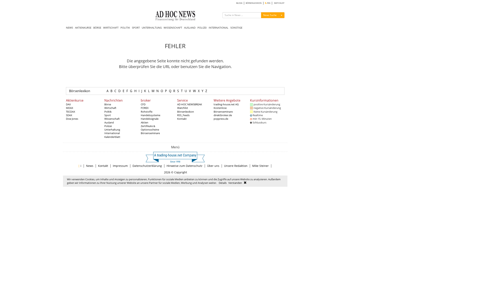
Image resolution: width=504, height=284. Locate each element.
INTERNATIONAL (218, 27)
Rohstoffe (146, 111)
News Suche (270, 15)
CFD (143, 104)
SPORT (136, 27)
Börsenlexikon (79, 91)
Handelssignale (149, 119)
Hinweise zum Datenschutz (184, 166)
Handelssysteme (150, 115)
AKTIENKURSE (83, 27)
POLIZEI (202, 27)
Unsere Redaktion (235, 166)
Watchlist (182, 108)
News (89, 166)
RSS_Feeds (183, 115)
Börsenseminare (150, 133)
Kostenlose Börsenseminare (223, 109)
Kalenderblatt (112, 137)
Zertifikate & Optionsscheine (150, 127)
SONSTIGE (236, 27)
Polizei (108, 126)
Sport (107, 115)
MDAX (69, 108)
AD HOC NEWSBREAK (189, 104)
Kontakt (182, 119)
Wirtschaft (110, 108)
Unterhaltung (112, 129)
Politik (108, 111)
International (112, 133)
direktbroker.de (223, 115)
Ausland (109, 122)
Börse (107, 104)
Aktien (144, 122)
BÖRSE (97, 27)
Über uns (213, 166)
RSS (268, 3)
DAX (68, 104)
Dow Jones (72, 119)
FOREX (145, 108)
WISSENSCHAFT (173, 27)
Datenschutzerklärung (147, 166)
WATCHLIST (279, 3)
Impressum (120, 166)
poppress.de (221, 119)
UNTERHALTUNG (152, 27)
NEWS (69, 27)
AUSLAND (189, 27)
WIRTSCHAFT (111, 27)
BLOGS (239, 3)
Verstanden (235, 183)
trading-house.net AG (226, 104)
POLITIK (125, 27)
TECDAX (70, 111)
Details (223, 183)
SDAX (69, 115)
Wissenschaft (112, 119)
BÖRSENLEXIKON (254, 3)
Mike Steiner (260, 166)
